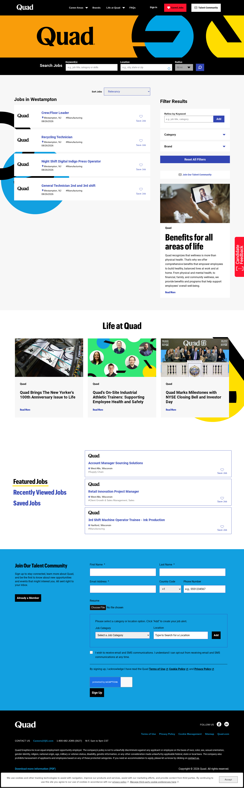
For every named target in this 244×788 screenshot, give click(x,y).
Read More (170, 292)
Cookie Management (190, 734)
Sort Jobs (97, 91)
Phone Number (192, 581)
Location (125, 62)
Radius (178, 62)
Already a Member (28, 598)
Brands (96, 7)
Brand (168, 146)
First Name (97, 564)
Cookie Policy (177, 669)
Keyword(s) (72, 62)
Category (170, 134)
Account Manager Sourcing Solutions (115, 463)
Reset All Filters (195, 159)
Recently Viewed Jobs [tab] (40, 492)
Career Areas (76, 7)
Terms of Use (157, 669)
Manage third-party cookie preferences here (154, 781)
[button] (222, 473)
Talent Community (208, 7)
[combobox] (146, 67)
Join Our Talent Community (197, 174)
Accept (228, 779)
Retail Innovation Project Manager (113, 491)
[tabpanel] (158, 493)
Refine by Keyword (175, 113)
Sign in (153, 7)
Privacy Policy (202, 669)
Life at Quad (113, 7)
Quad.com (223, 734)
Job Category (103, 628)
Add (218, 119)
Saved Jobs (177, 7)
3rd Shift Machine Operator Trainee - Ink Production (126, 520)
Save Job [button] (141, 120)
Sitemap (209, 734)
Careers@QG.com (43, 740)
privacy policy (120, 781)
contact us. (194, 758)
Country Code (167, 581)
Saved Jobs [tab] (27, 503)
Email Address (99, 581)
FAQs (132, 7)
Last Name (167, 564)
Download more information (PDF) (35, 768)
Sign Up (97, 692)
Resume (94, 600)
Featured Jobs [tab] (30, 481)
